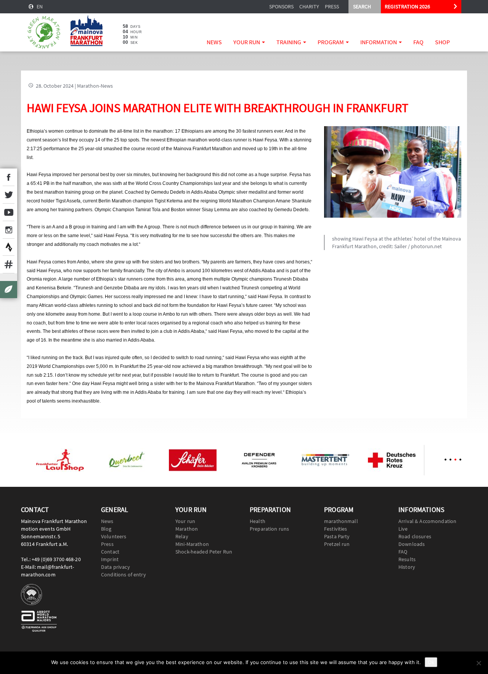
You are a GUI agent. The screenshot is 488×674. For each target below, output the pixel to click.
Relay (181, 536)
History (406, 566)
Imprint (110, 559)
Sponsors (281, 6)
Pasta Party (337, 536)
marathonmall (341, 521)
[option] (60, 460)
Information (379, 42)
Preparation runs (269, 528)
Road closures (414, 536)
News (214, 42)
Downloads (411, 544)
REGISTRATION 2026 (407, 6)
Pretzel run (337, 544)
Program (331, 42)
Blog (106, 528)
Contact (110, 551)
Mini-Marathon (192, 544)
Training (289, 42)
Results (407, 559)
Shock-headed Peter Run (203, 551)
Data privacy (115, 566)
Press (332, 6)
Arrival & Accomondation (427, 521)
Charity (309, 6)
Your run (247, 42)
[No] (478, 663)
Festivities (335, 528)
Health (257, 521)
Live (403, 528)
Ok (431, 662)
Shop (442, 42)
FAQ (418, 42)
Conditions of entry (123, 574)
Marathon (186, 528)
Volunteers (113, 536)
